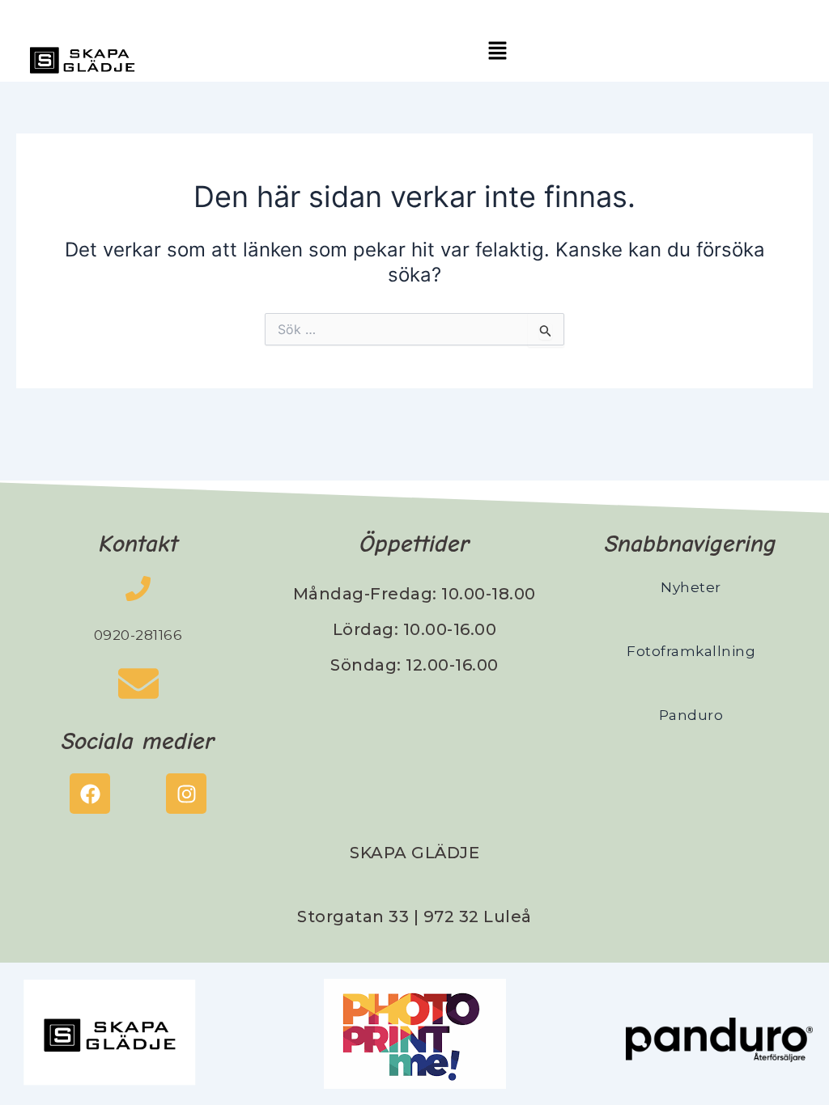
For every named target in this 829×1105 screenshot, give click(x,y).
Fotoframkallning (691, 651)
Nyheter (691, 587)
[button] (497, 51)
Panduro (691, 715)
